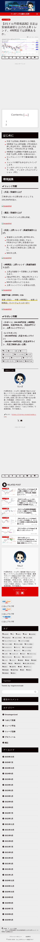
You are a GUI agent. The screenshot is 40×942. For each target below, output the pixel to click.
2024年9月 (9, 773)
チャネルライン (8, 354)
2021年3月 (9, 864)
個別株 (21, 660)
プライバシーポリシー (16, 936)
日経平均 (13, 666)
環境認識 (20, 361)
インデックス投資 (24, 641)
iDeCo (19, 634)
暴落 (21, 666)
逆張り (29, 670)
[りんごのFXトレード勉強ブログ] (20, 9)
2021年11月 (9, 824)
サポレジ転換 (19, 644)
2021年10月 (9, 830)
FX (5, 351)
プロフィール (32, 653)
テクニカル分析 (20, 354)
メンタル (18, 657)
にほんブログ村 (8, 606)
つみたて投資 (28, 637)
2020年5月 (9, 920)
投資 (11, 663)
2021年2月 (9, 869)
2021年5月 (9, 852)
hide (26, 115)
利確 (28, 660)
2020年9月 (9, 897)
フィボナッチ (27, 357)
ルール (5, 660)
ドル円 (29, 354)
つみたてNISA (17, 637)
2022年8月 (9, 807)
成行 (5, 663)
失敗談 (34, 660)
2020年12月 (9, 880)
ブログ (23, 653)
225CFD (6, 634)
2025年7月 (9, 762)
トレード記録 (6, 19)
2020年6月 (9, 914)
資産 (23, 670)
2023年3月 (9, 785)
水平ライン (28, 666)
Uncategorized (11, 714)
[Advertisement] (20, 86)
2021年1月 (9, 875)
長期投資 (6, 673)
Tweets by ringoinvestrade (12, 686)
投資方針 (18, 663)
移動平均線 (29, 361)
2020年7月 (9, 909)
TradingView (7, 637)
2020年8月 (9, 903)
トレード (6, 357)
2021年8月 (9, 841)
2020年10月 (9, 892)
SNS (25, 634)
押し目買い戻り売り (9, 361)
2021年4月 (9, 858)
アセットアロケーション (10, 641)
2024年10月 (9, 768)
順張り (14, 673)
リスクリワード (28, 657)
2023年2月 (9, 790)
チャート (23, 351)
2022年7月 (9, 813)
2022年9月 (9, 802)
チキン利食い (29, 644)
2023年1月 (9, 796)
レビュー (13, 660)
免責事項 (28, 936)
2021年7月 (9, 847)
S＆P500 (33, 634)
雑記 (6, 743)
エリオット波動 (13, 351)
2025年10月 (9, 757)
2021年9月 (9, 835)
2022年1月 (9, 819)
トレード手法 (27, 650)
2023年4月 (9, 779)
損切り (5, 666)
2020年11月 (9, 886)
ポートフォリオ (8, 657)
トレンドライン (16, 357)
